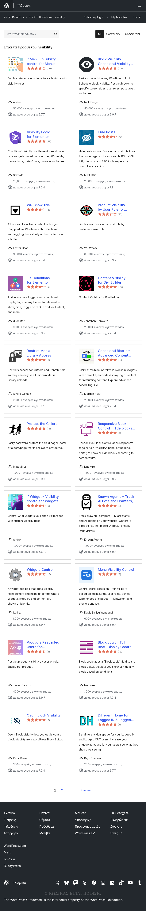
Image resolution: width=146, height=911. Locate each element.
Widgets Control (40, 570)
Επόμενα (86, 790)
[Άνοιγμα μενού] (140, 5)
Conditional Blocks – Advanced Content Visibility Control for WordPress (114, 353)
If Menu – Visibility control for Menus (41, 61)
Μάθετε (80, 813)
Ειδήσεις (10, 820)
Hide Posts (106, 132)
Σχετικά (9, 813)
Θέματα (44, 820)
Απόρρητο (11, 833)
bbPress (9, 859)
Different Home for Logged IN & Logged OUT (114, 717)
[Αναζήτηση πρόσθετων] (55, 34)
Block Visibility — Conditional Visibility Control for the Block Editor (115, 61)
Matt (7, 852)
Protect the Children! (43, 424)
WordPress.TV (85, 833)
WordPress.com (15, 846)
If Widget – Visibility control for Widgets (43, 499)
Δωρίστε (116, 826)
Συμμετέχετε (119, 813)
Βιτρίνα (44, 813)
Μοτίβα (44, 833)
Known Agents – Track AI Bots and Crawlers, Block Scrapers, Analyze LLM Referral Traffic (117, 499)
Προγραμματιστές (87, 826)
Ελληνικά (19, 883)
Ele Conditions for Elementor (38, 280)
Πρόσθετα (46, 826)
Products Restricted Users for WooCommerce (43, 644)
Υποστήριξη (83, 820)
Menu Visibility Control (116, 570)
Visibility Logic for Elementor (38, 134)
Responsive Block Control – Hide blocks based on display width (116, 426)
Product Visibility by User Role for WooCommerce (111, 207)
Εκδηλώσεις (119, 820)
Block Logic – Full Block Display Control (115, 644)
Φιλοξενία (11, 826)
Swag (116, 833)
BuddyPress (12, 866)
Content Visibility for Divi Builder (111, 280)
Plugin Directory (14, 17)
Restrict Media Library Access (39, 353)
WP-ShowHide (38, 205)
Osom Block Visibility (44, 715)
